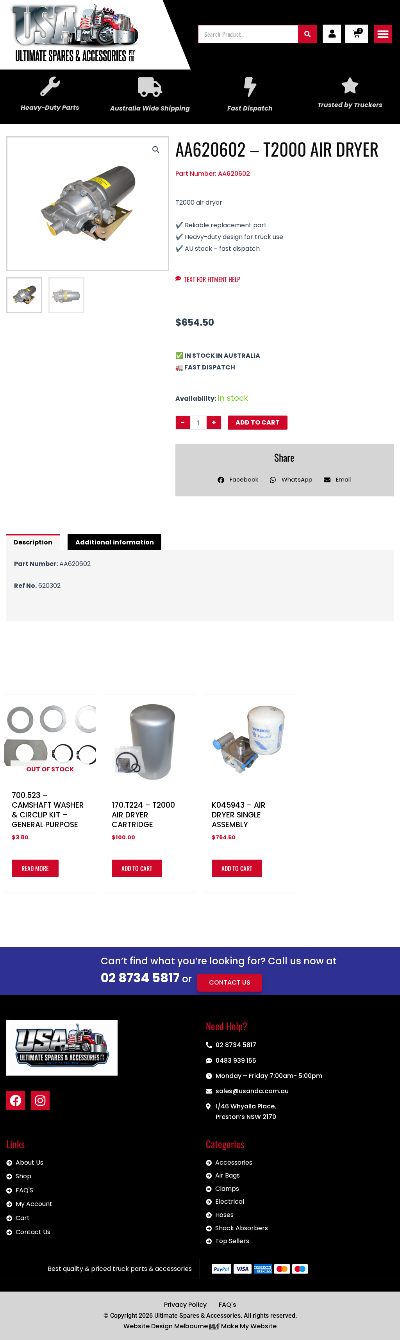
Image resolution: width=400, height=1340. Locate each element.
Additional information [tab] (114, 542)
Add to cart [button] (136, 868)
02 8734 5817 (140, 978)
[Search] (307, 34)
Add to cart (258, 422)
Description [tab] (33, 542)
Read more (35, 868)
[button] (383, 34)
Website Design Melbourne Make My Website (200, 1326)
